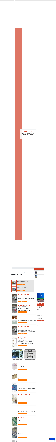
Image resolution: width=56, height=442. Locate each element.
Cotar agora (21, 284)
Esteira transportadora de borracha (16, 272)
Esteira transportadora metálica (26, 272)
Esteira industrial (12, 272)
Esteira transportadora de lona (40, 324)
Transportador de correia (40, 310)
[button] (4, 134)
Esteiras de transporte (39, 314)
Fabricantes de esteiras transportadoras (39, 315)
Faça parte (41, 0)
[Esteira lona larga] (14, 283)
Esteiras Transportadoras (40, 325)
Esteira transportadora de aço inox (40, 322)
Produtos (29, 0)
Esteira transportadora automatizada (30, 272)
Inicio (24, 0)
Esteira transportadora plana (21, 272)
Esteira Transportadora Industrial (39, 309)
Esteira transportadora (39, 306)
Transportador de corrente (40, 317)
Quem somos (35, 0)
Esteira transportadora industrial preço (39, 318)
